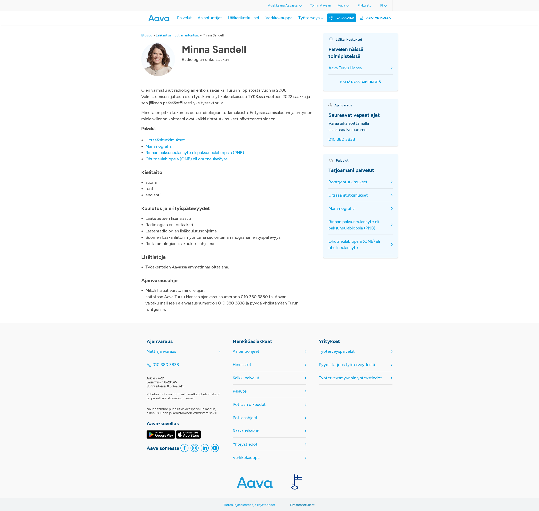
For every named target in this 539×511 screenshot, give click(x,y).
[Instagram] (194, 449)
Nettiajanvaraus (161, 351)
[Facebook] (184, 449)
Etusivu (146, 35)
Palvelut (184, 17)
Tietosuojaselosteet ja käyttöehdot (249, 505)
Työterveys (309, 17)
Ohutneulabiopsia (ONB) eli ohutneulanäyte (186, 158)
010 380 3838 (341, 139)
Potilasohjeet (245, 417)
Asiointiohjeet (246, 351)
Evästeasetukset (302, 505)
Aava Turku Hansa (345, 67)
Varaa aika (345, 18)
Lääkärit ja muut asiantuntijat (177, 35)
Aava (341, 5)
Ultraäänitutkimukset (165, 139)
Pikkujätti (365, 5)
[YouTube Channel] (215, 449)
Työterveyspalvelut (337, 351)
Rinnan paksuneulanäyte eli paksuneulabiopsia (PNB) (194, 152)
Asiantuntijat (210, 17)
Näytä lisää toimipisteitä (360, 82)
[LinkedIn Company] (205, 449)
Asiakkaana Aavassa (283, 5)
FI (381, 5)
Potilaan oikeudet (249, 404)
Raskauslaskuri (246, 430)
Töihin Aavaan (320, 5)
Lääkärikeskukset (244, 17)
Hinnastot (242, 364)
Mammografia (158, 146)
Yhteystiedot (245, 444)
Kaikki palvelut (246, 377)
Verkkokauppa (278, 17)
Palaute (240, 391)
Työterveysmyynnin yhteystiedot (350, 377)
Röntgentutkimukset (348, 181)
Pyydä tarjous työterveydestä (347, 364)
